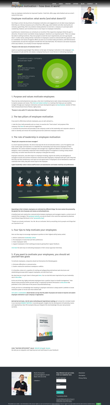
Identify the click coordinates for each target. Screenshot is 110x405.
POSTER (68, 3)
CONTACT (90, 3)
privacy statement (56, 403)
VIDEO (61, 3)
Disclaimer (82, 373)
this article (64, 282)
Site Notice (82, 375)
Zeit (73, 50)
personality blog (38, 218)
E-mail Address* (61, 378)
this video (18, 277)
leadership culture (30, 237)
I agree (98, 403)
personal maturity (34, 216)
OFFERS (75, 3)
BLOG (82, 3)
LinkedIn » (37, 380)
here (22, 126)
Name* (58, 384)
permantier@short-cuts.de (42, 375)
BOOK (54, 3)
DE (96, 3)
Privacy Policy (83, 378)
